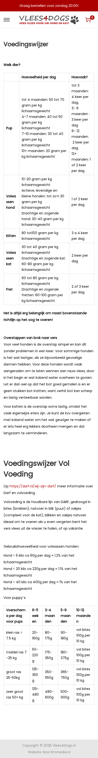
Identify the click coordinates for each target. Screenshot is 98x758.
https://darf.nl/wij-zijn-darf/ (33, 486)
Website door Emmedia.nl (49, 752)
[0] (88, 20)
